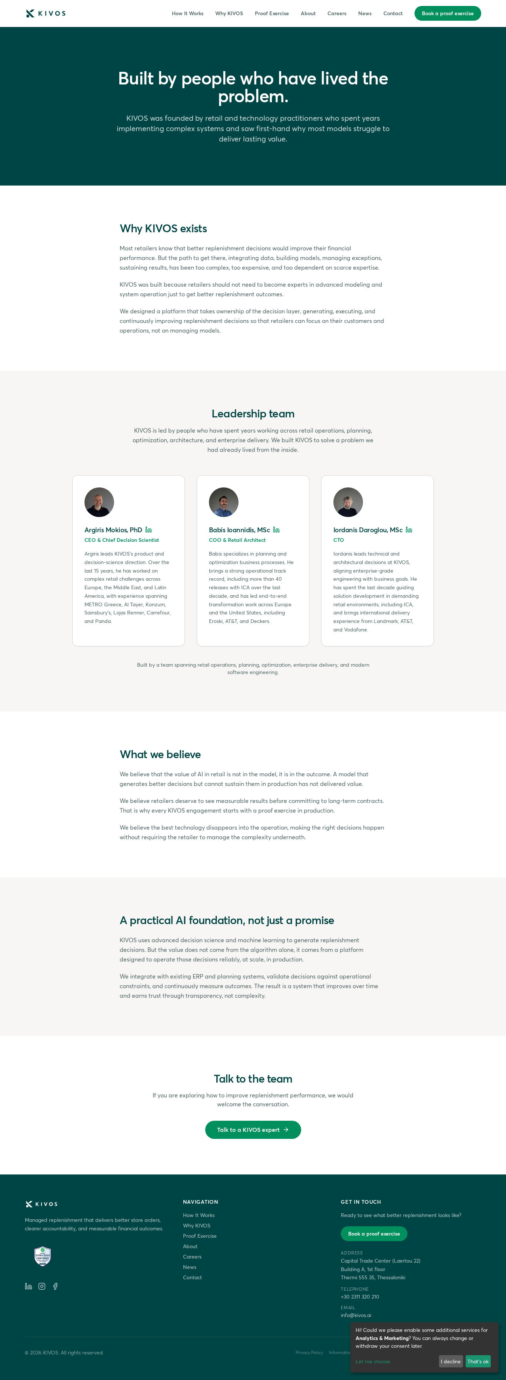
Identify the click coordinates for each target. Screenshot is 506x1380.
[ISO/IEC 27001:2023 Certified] (42, 1256)
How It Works (187, 13)
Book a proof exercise (448, 13)
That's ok (478, 1361)
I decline (451, 1361)
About (308, 13)
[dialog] (424, 1347)
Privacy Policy (309, 1352)
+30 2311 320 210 (360, 1296)
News (365, 13)
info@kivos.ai (356, 1315)
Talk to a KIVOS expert (248, 1129)
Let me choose (373, 1361)
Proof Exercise (272, 13)
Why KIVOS (229, 13)
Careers (336, 13)
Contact (393, 13)
